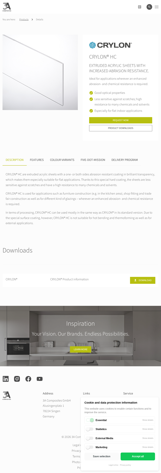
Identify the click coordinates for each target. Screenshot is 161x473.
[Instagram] (17, 379)
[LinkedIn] (6, 379)
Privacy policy (125, 465)
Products (23, 19)
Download (145, 280)
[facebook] (28, 379)
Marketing (101, 447)
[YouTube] (39, 379)
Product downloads (120, 128)
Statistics (101, 429)
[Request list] (140, 7)
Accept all (138, 456)
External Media (104, 438)
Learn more (80, 349)
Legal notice (113, 465)
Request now (121, 120)
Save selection (101, 456)
